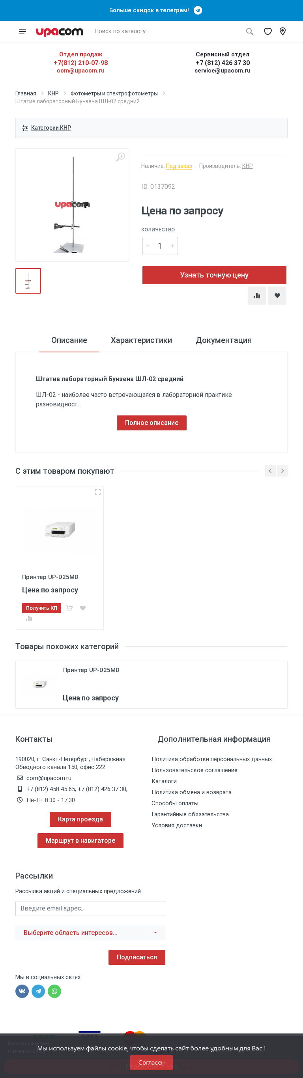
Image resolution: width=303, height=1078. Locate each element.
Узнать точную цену (214, 275)
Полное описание (151, 422)
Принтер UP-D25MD (91, 670)
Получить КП (41, 608)
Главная (25, 93)
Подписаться (137, 957)
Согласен (151, 1062)
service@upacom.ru (223, 70)
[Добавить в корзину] (69, 608)
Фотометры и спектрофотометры (114, 93)
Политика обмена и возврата (192, 792)
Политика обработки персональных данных (212, 759)
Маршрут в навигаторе (80, 840)
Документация (224, 340)
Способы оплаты (175, 803)
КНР (53, 93)
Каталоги (164, 781)
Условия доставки (177, 825)
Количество (158, 230)
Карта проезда (80, 819)
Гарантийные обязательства (190, 814)
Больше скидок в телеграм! (151, 10)
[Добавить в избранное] (83, 608)
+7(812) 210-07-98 (81, 63)
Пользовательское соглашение (195, 770)
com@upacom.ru (81, 70)
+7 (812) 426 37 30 (223, 63)
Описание (69, 340)
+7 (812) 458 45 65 (50, 789)
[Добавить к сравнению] (29, 618)
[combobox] (90, 932)
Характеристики (141, 340)
